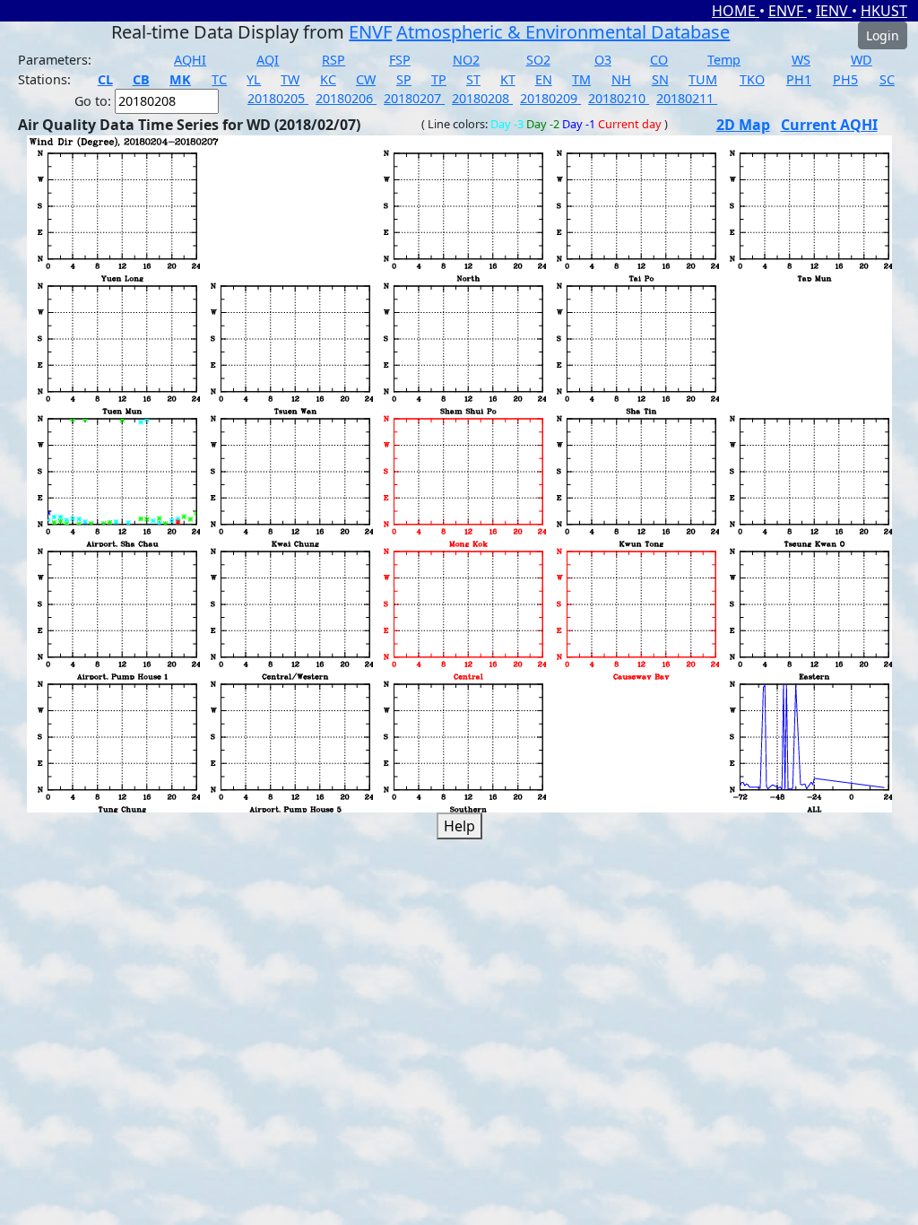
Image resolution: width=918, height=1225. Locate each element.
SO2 (538, 59)
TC (219, 79)
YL (254, 79)
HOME (735, 11)
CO (659, 59)
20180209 (550, 98)
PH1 (798, 79)
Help (459, 826)
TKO (752, 79)
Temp (723, 59)
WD (861, 59)
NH (621, 79)
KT (507, 79)
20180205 (277, 98)
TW (290, 79)
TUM (702, 79)
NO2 (466, 59)
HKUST (884, 11)
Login (882, 35)
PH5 (845, 79)
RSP (333, 59)
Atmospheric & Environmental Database (563, 32)
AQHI (190, 59)
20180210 (618, 98)
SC (887, 79)
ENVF (787, 11)
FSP (400, 59)
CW (366, 79)
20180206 (346, 98)
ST (473, 79)
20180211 (686, 98)
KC (328, 79)
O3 (602, 59)
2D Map (743, 125)
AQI (267, 59)
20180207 (414, 98)
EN (543, 79)
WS (801, 59)
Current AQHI (829, 125)
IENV (834, 11)
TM (581, 79)
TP (438, 79)
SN (660, 79)
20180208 (482, 98)
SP (403, 79)
